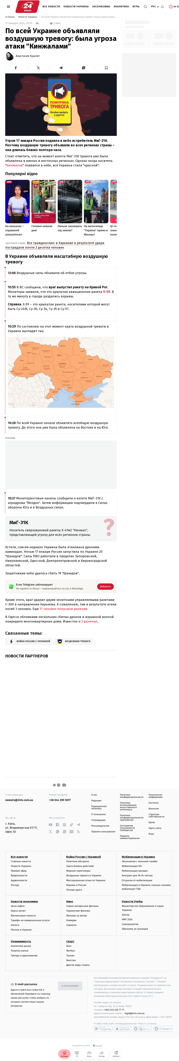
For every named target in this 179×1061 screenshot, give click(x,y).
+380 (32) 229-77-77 (114, 1009)
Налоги (15, 925)
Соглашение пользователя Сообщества (127, 828)
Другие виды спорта (78, 964)
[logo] (27, 6)
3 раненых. (89, 621)
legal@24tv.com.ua (134, 1013)
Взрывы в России (76, 885)
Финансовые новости (23, 915)
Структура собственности (156, 815)
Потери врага (74, 889)
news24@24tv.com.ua (19, 800)
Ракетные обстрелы (77, 861)
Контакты (154, 803)
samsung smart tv (162, 1029)
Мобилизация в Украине (138, 856)
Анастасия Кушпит (28, 56)
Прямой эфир (19, 870)
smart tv (142, 1029)
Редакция (96, 801)
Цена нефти (18, 906)
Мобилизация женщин (135, 870)
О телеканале (98, 814)
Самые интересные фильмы (82, 906)
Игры (136, 6)
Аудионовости (19, 880)
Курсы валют (18, 910)
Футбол (70, 950)
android (103, 1029)
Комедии (71, 920)
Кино (69, 901)
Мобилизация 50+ (132, 866)
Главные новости (21, 861)
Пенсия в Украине (21, 929)
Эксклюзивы (101, 6)
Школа (126, 914)
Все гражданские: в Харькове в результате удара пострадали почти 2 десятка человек (54, 245)
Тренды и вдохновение (24, 955)
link (50, 825)
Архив (152, 822)
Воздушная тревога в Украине (83, 875)
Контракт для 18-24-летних (137, 875)
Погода (15, 885)
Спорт (70, 941)
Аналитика (121, 6)
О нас (94, 795)
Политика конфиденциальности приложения (131, 817)
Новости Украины (76, 6)
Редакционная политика (99, 807)
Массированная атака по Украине (85, 880)
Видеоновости (19, 875)
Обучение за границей (135, 928)
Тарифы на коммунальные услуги (30, 920)
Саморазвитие (130, 924)
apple (122, 1029)
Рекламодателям (100, 826)
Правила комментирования (130, 837)
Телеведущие (98, 820)
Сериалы (71, 925)
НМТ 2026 (127, 919)
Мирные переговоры (78, 870)
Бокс (68, 945)
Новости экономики (24, 901)
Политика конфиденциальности (131, 796)
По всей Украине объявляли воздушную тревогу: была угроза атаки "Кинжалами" (79, 17)
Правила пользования (103, 832)
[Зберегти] (106, 68)
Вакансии (154, 809)
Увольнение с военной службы (139, 861)
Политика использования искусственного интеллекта (128, 806)
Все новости (51, 6)
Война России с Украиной (83, 856)
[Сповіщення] (162, 6)
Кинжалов (14, 165)
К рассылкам (70, 986)
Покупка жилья (19, 950)
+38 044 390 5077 (60, 800)
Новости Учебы (132, 901)
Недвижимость (21, 941)
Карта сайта (155, 828)
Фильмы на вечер (76, 915)
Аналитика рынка (21, 945)
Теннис (70, 955)
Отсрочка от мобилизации (137, 880)
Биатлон (71, 960)
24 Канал (10, 17)
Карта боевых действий (80, 866)
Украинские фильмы (78, 910)
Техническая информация (156, 796)
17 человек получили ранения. (64, 609)
